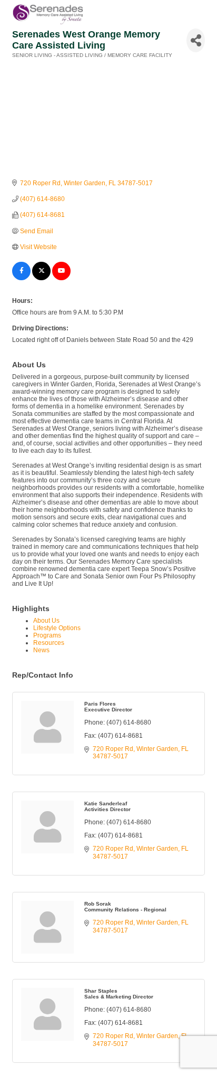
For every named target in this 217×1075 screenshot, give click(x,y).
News (41, 650)
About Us (46, 620)
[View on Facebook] (21, 278)
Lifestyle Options (57, 628)
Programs (47, 635)
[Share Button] (195, 40)
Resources (48, 642)
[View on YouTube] (61, 278)
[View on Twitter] (41, 278)
